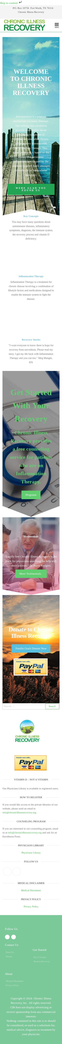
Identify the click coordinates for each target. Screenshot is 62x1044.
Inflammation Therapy (31, 276)
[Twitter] (7, 871)
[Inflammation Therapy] (31, 256)
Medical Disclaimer (31, 890)
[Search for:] (31, 706)
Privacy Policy (31, 906)
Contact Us (11, 945)
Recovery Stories (31, 339)
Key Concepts (31, 216)
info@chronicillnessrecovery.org (19, 812)
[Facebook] (16, 871)
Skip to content (9, 3)
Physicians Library (31, 852)
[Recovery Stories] (31, 319)
